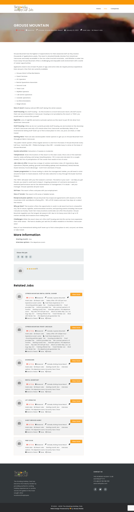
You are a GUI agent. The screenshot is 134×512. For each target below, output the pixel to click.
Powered (63, 508)
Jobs (105, 8)
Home (98, 8)
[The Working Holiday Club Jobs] (23, 9)
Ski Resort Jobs (97, 30)
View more (76, 294)
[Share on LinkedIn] (22, 256)
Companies (115, 8)
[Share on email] (26, 256)
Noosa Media (78, 508)
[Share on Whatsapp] (30, 256)
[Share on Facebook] (18, 256)
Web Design (55, 508)
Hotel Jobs (86, 30)
